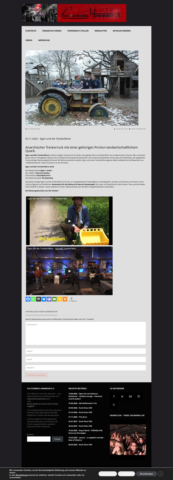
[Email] (54, 299)
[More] (65, 299)
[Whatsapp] (33, 299)
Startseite (30, 30)
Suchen (30, 434)
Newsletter (101, 30)
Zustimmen (108, 474)
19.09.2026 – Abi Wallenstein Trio (83, 403)
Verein (28, 40)
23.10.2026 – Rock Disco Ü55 (80, 412)
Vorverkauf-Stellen (78, 30)
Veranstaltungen (51, 30)
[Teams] (49, 299)
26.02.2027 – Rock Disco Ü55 (80, 426)
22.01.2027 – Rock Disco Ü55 (80, 421)
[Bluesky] (43, 299)
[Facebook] (28, 299)
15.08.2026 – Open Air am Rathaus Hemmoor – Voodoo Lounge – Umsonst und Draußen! (85, 396)
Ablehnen (126, 474)
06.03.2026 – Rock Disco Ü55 (80, 444)
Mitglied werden (122, 30)
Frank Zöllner (122, 129)
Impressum (44, 40)
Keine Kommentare (138, 129)
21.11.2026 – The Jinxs (78, 417)
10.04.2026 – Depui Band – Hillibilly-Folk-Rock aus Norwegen (86, 431)
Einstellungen (22, 475)
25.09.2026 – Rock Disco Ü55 (80, 408)
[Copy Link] (59, 299)
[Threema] (38, 299)
